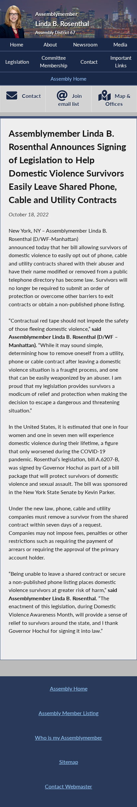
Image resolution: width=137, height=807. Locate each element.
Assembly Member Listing (68, 713)
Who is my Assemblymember (68, 737)
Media (120, 44)
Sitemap (68, 762)
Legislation (17, 62)
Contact (88, 62)
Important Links (120, 61)
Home (16, 44)
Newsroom (85, 44)
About (50, 44)
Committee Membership (53, 61)
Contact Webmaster (68, 786)
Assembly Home (68, 79)
